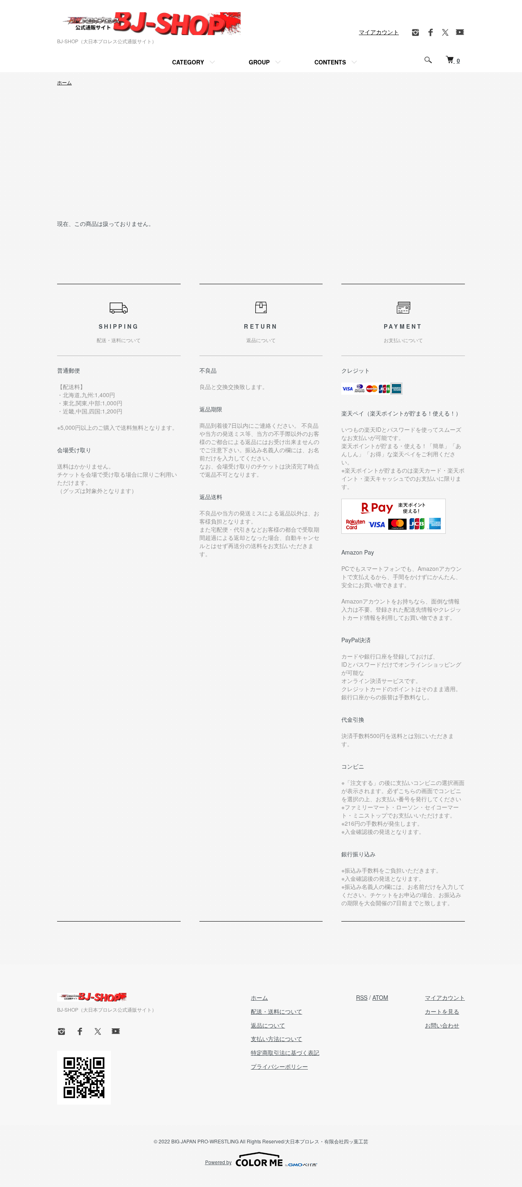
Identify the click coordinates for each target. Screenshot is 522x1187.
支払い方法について (276, 1038)
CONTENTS (330, 62)
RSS (361, 997)
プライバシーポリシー (279, 1066)
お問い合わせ (442, 1025)
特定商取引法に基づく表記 (285, 1052)
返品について (268, 1025)
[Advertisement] (261, 158)
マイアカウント (379, 32)
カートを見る (442, 1011)
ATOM (380, 997)
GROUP (259, 62)
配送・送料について (276, 1011)
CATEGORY (188, 62)
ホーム (64, 82)
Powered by (218, 1161)
